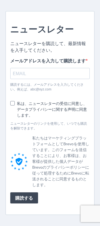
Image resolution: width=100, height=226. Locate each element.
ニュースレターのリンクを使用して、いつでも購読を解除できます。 (48, 126)
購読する (24, 198)
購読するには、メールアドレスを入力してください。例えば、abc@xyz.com (47, 87)
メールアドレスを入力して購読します (48, 60)
